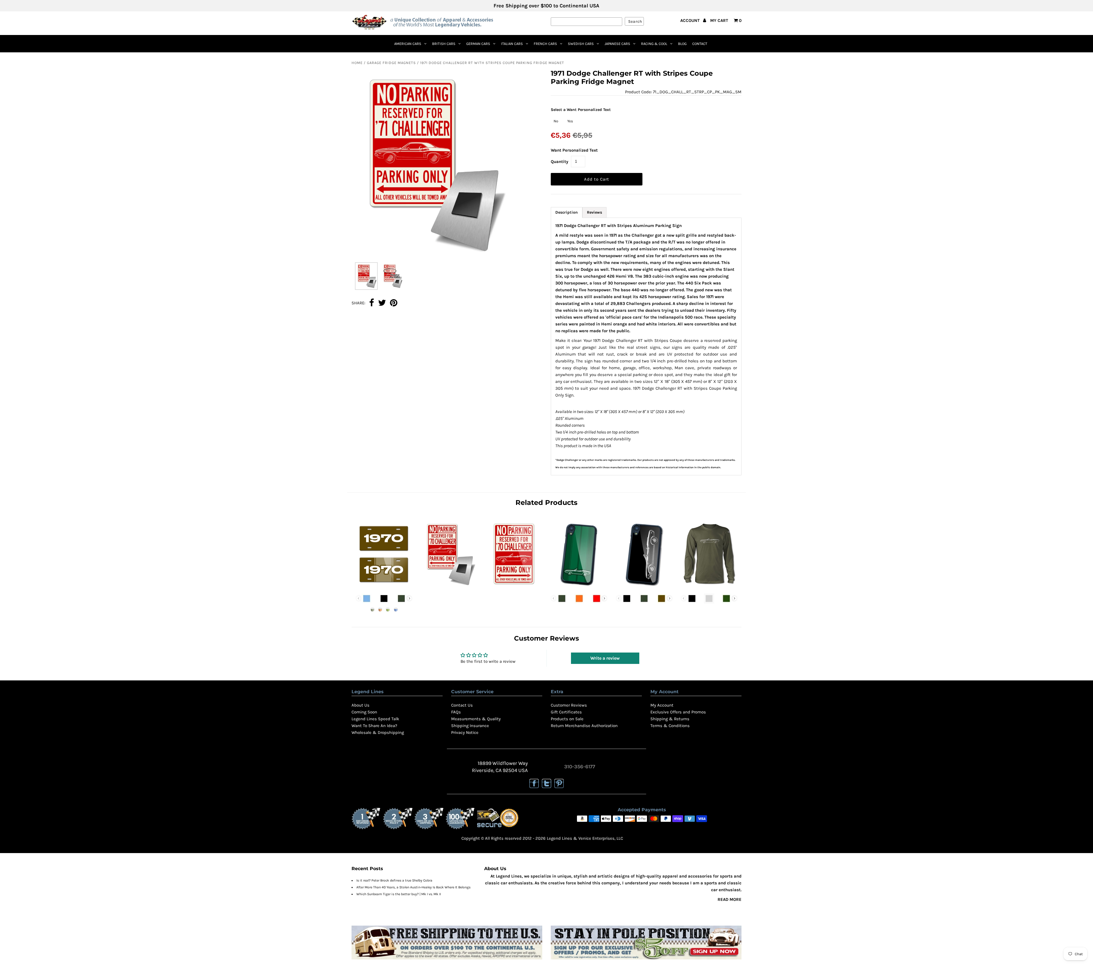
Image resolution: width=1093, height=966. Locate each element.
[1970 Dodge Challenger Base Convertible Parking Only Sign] (514, 587)
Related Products (546, 502)
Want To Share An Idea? (374, 725)
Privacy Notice (464, 732)
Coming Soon (364, 712)
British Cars (443, 44)
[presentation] (409, 598)
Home (357, 63)
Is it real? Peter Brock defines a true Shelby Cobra (394, 880)
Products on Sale (567, 718)
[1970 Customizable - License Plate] (384, 587)
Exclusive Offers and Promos (678, 712)
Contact (699, 44)
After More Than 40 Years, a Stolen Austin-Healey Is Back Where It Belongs (413, 887)
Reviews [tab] (594, 212)
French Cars (545, 44)
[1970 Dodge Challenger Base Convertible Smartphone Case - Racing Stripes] (579, 587)
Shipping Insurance (470, 725)
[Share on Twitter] (382, 303)
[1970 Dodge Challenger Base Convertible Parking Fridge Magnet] (448, 587)
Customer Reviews (569, 705)
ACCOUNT (690, 20)
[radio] (556, 121)
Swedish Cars (581, 44)
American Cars (407, 44)
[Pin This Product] (393, 303)
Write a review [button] (605, 658)
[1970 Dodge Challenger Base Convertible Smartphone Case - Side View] (644, 587)
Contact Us (462, 705)
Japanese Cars (617, 44)
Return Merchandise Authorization (584, 725)
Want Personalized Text (574, 150)
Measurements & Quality (476, 718)
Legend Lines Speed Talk (375, 718)
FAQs (456, 712)
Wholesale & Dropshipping (378, 732)
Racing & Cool (654, 44)
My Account (661, 705)
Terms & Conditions (670, 725)
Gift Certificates (566, 712)
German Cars (478, 44)
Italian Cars (512, 44)
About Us (360, 705)
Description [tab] (566, 212)
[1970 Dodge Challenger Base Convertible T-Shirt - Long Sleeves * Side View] (709, 587)
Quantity (559, 161)
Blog (682, 44)
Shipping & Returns (669, 718)
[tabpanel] (646, 346)
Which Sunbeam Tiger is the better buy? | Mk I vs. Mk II (398, 894)
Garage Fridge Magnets (391, 63)
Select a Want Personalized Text (581, 109)
